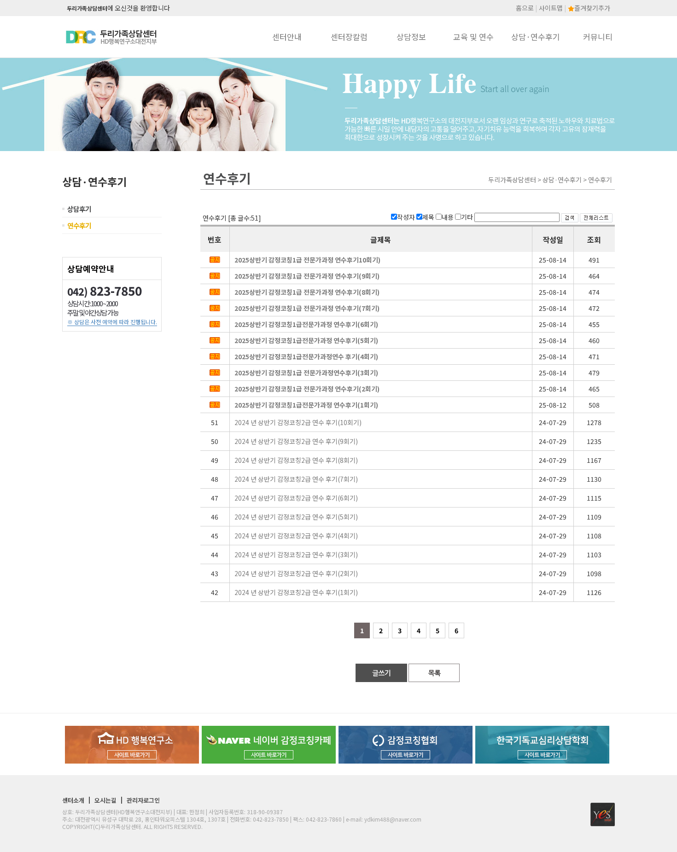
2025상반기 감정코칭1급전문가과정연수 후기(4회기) (306, 356)
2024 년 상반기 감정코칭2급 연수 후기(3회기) (296, 554)
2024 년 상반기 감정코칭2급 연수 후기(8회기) (296, 460)
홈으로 (525, 7)
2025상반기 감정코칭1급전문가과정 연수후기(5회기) (306, 340)
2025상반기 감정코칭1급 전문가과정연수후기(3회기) (306, 372)
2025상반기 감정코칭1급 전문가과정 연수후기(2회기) (306, 388)
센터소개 (73, 800)
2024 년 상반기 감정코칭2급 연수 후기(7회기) (296, 479)
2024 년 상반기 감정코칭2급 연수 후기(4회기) (296, 535)
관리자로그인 (143, 800)
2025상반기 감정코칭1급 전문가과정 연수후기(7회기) (306, 308)
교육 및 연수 (473, 36)
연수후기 (79, 225)
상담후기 (79, 209)
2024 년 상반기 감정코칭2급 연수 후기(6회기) (296, 497)
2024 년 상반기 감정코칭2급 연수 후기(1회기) (296, 592)
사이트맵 (551, 7)
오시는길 (105, 800)
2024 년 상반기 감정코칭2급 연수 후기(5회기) (296, 516)
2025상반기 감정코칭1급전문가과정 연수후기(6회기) (306, 324)
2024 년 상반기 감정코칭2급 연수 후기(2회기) (296, 573)
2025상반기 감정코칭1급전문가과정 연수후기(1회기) (306, 404)
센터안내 (287, 36)
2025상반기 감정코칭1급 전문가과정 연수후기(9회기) (306, 275)
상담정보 (411, 36)
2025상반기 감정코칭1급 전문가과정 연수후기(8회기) (306, 292)
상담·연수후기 (535, 36)
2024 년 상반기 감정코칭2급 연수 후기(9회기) (296, 441)
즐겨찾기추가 (592, 7)
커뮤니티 (598, 36)
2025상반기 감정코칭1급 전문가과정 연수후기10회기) (307, 259)
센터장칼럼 (349, 36)
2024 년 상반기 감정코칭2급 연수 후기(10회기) (298, 422)
